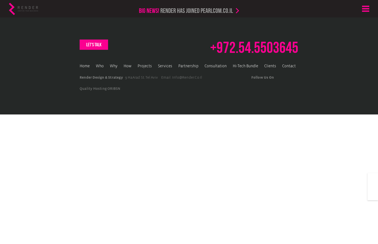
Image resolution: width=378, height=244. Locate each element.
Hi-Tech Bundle (245, 66)
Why (113, 66)
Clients (270, 66)
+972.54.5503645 (254, 47)
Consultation (216, 66)
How (127, 66)
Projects (145, 66)
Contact (289, 66)
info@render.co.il (187, 78)
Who (100, 66)
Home (85, 66)
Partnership (188, 66)
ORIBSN (113, 88)
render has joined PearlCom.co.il (186, 10)
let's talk (94, 44)
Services (165, 66)
